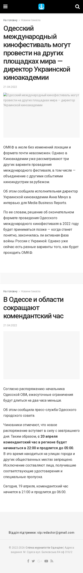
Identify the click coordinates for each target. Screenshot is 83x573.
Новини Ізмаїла (31, 20)
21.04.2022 (10, 86)
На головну (10, 20)
